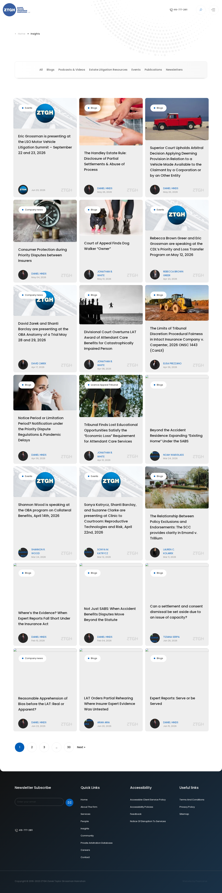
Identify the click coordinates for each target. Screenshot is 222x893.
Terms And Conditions (192, 799)
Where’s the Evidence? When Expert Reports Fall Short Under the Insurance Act (44, 618)
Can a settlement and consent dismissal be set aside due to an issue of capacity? (176, 612)
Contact (85, 857)
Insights (35, 33)
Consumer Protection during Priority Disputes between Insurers (42, 255)
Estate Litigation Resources (108, 70)
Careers (85, 850)
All (41, 70)
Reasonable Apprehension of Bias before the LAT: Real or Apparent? (42, 704)
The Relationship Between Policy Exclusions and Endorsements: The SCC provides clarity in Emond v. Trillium (173, 527)
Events (136, 70)
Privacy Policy (187, 807)
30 (69, 747)
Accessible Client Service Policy (148, 799)
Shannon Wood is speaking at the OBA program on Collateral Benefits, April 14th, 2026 (44, 510)
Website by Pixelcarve (194, 881)
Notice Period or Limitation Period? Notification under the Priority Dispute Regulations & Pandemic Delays (40, 429)
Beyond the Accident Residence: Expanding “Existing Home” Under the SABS (176, 436)
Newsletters (174, 70)
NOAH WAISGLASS (173, 455)
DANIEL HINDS (104, 188)
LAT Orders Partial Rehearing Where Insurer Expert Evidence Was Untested (109, 704)
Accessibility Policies (141, 807)
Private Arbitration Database (97, 843)
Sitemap (184, 814)
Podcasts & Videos (71, 70)
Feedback (136, 814)
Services (85, 814)
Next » (81, 747)
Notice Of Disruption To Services (148, 821)
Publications (153, 70)
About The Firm (89, 807)
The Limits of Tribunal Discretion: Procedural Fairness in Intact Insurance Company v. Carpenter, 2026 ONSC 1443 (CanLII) (177, 339)
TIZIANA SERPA (171, 637)
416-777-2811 (180, 9)
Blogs (50, 70)
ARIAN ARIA (103, 722)
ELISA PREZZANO (172, 363)
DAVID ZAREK (38, 363)
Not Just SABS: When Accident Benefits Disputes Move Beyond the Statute (110, 614)
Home (21, 33)
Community (87, 835)
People (85, 821)
